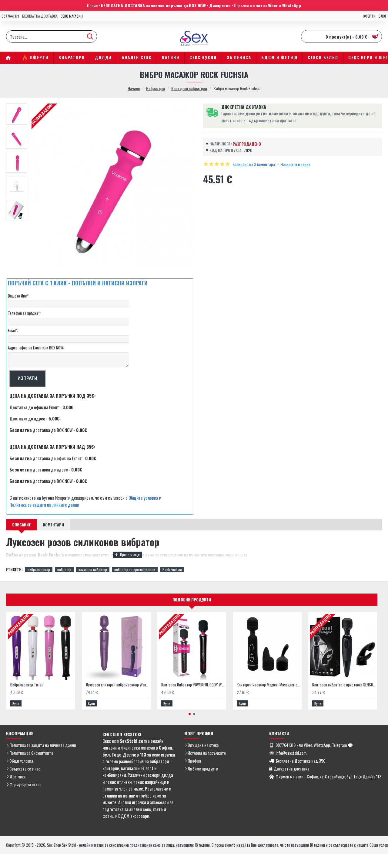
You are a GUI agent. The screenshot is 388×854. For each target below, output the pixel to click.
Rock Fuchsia (172, 569)
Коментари (53, 525)
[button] (190, 714)
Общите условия (143, 497)
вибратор (64, 569)
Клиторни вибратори (189, 88)
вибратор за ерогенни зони (134, 569)
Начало (134, 88)
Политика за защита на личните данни (44, 504)
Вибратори (155, 88)
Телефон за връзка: (24, 313)
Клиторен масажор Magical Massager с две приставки (268, 684)
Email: (13, 330)
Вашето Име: (18, 296)
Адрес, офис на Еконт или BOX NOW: (36, 348)
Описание (21, 525)
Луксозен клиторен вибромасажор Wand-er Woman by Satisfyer (117, 684)
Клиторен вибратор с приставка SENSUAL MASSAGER (344, 684)
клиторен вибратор (93, 569)
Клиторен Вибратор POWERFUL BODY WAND (193, 684)
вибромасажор (39, 569)
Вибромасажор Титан (26, 684)
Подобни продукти (191, 600)
